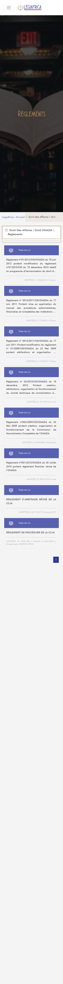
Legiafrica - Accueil (13, 217)
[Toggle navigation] (8, 7)
